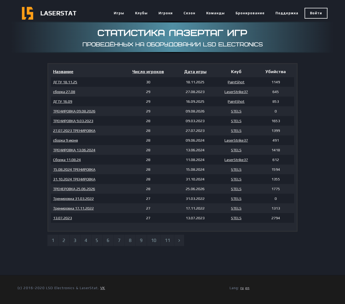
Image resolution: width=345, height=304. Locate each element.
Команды (215, 13)
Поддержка (286, 13)
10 (153, 240)
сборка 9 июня (65, 140)
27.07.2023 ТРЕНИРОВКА (74, 130)
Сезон (189, 13)
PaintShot (236, 82)
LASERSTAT (58, 13)
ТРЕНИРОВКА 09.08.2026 (74, 111)
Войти (316, 13)
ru (242, 288)
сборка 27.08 (64, 92)
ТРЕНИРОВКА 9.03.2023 (73, 121)
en (247, 288)
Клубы (141, 13)
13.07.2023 (62, 218)
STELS (236, 111)
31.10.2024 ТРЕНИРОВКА (74, 179)
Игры (119, 13)
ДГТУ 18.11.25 (65, 82)
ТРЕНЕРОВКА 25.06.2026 (74, 189)
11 (167, 240)
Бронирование (250, 13)
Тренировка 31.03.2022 (73, 198)
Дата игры (195, 71)
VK (102, 288)
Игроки (165, 13)
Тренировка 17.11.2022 (73, 208)
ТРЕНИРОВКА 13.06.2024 (74, 150)
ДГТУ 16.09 (62, 101)
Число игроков (148, 71)
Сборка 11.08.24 (67, 160)
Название (63, 71)
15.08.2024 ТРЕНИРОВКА (74, 169)
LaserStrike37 (236, 92)
